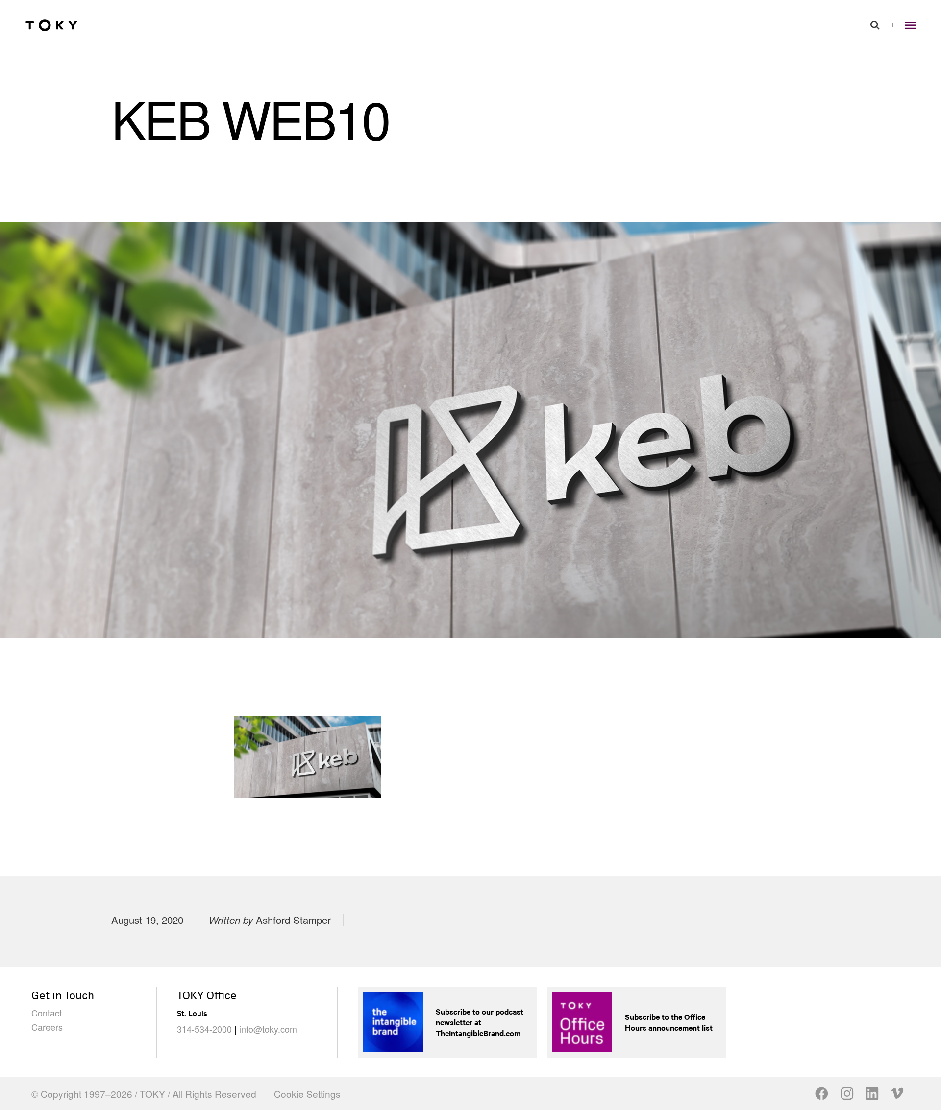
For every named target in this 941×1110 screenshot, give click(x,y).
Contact (46, 1012)
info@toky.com (268, 1028)
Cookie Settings (307, 1093)
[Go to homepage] (51, 25)
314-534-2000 (204, 1028)
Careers (47, 1026)
